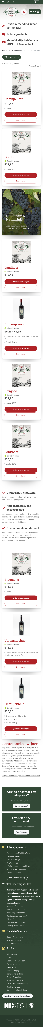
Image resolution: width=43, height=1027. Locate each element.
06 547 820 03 (12, 863)
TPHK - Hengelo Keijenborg (17, 983)
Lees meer (21, 120)
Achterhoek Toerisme (15, 980)
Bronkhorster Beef (13, 987)
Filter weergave (12, 57)
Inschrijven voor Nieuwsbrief (18, 996)
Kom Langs (21, 832)
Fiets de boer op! (13, 943)
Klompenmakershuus (15, 974)
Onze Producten (15, 50)
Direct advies (21, 806)
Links (9, 957)
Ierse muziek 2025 (14, 940)
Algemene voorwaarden (16, 961)
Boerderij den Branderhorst (17, 990)
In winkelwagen (22, 114)
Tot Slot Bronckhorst (14, 977)
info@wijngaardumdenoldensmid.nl (20, 866)
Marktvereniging (13, 970)
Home (4, 50)
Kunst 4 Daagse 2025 (15, 937)
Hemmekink (11, 967)
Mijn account (12, 954)
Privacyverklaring (13, 964)
